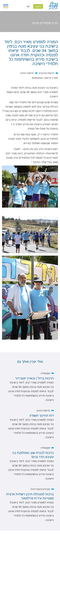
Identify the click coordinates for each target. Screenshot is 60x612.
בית (56, 27)
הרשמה (38, 6)
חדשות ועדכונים (48, 27)
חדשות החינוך (35, 27)
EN (28, 6)
